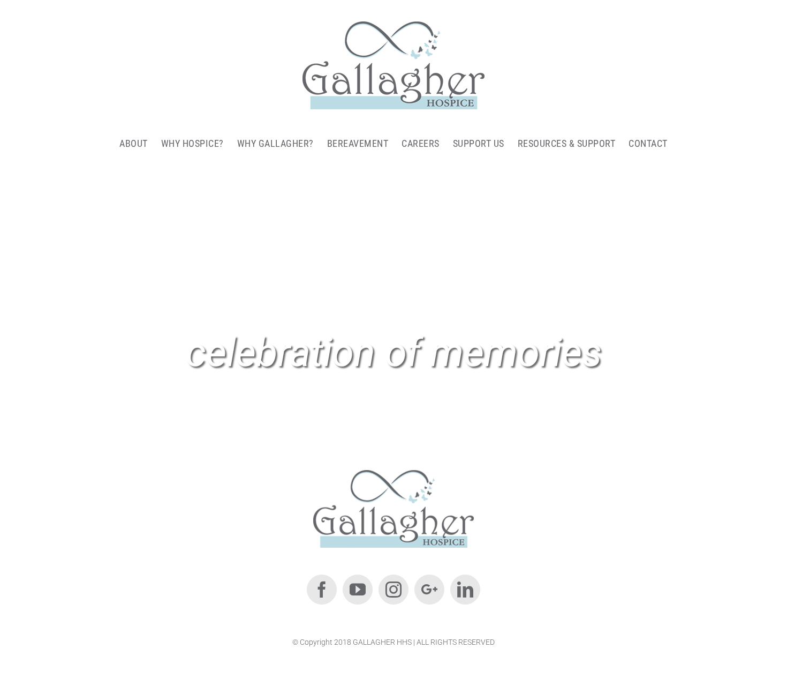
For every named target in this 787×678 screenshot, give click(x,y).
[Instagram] (393, 590)
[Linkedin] (465, 590)
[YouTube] (358, 590)
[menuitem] (140, 143)
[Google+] (429, 590)
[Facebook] (322, 590)
